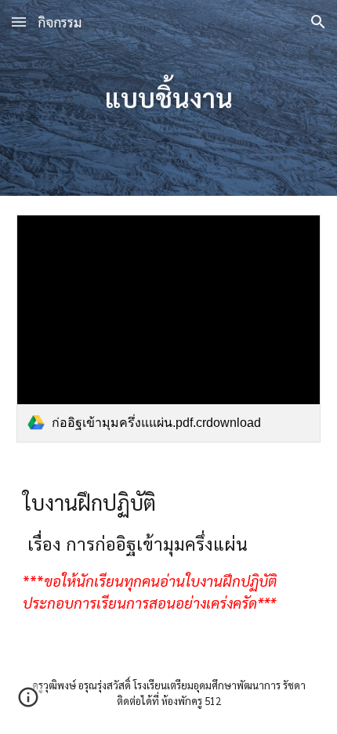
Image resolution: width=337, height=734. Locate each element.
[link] (168, 329)
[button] (19, 21)
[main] (168, 98)
